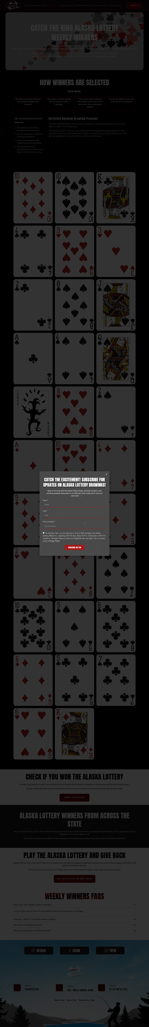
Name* (45, 500)
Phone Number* (49, 522)
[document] (74, 513)
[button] (106, 474)
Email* (45, 511)
